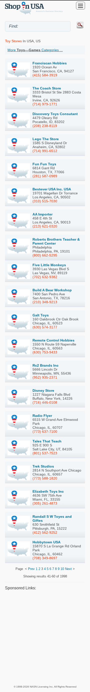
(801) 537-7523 (44, 453)
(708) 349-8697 (44, 558)
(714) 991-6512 (44, 151)
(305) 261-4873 (44, 503)
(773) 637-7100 (44, 431)
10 (62, 569)
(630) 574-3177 (44, 327)
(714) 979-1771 (44, 104)
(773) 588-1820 (44, 478)
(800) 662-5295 (44, 255)
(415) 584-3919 (44, 75)
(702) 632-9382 (44, 277)
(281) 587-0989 (44, 176)
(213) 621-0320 (44, 226)
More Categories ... (35, 50)
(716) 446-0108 (44, 402)
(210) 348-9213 (44, 302)
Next (68, 569)
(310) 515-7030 (44, 201)
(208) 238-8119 (44, 126)
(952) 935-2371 (44, 377)
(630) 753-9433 (44, 352)
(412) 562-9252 (44, 532)
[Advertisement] (45, 637)
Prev (31, 569)
